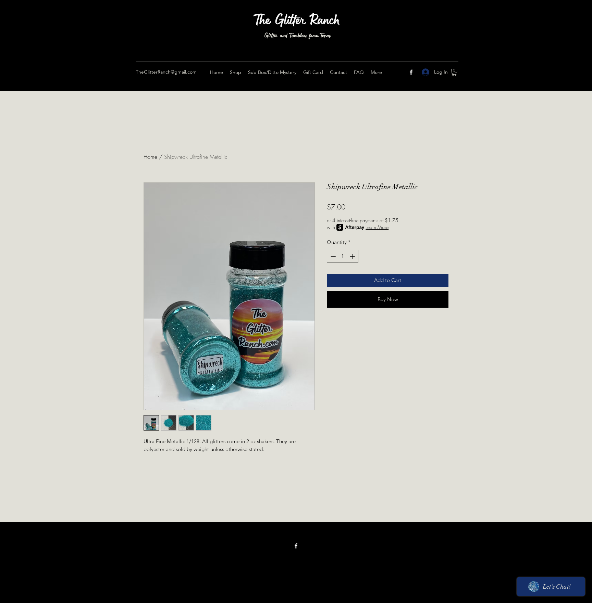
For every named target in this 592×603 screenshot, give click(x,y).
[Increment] (353, 256)
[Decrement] (332, 256)
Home (150, 157)
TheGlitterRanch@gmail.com (166, 72)
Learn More (377, 227)
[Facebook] (411, 72)
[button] (454, 72)
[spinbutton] (342, 256)
